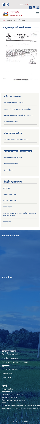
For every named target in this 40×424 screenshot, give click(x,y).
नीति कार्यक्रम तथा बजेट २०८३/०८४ (14, 103)
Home (3, 20)
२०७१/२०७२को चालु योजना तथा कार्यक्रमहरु (16, 139)
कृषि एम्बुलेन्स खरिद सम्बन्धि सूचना (13, 157)
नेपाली (26, 4)
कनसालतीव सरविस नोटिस (11, 164)
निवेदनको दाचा (7, 222)
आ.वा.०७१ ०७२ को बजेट (11, 122)
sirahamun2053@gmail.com (15, 400)
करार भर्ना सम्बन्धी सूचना (9, 194)
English (20, 4)
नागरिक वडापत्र (7, 207)
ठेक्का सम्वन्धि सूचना (9, 170)
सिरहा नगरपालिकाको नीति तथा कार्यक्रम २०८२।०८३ (18, 115)
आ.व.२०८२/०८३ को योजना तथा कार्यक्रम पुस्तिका (17, 109)
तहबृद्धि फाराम (6, 188)
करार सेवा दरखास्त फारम (9, 200)
